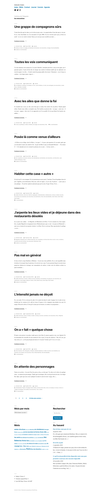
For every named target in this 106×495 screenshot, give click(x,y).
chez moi (26, 195)
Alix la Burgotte (26, 350)
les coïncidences (35, 158)
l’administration (41, 195)
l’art (16, 158)
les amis (25, 158)
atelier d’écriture (19, 195)
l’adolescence (48, 195)
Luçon (30, 446)
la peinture (20, 158)
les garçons (49, 278)
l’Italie (35, 387)
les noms (36, 440)
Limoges (49, 48)
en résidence (19, 85)
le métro (25, 278)
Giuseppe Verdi (29, 387)
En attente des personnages (34, 366)
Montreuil (36, 241)
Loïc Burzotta (56, 158)
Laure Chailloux (39, 85)
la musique (29, 85)
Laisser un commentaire (21, 49)
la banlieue (40, 239)
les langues (20, 389)
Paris (46, 124)
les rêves (25, 443)
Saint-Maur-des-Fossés (48, 280)
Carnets (40, 7)
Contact (27, 7)
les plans (40, 440)
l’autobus (24, 85)
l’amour (17, 48)
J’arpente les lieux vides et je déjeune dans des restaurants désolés (47, 214)
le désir (26, 124)
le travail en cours (42, 443)
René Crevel (39, 280)
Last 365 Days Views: (22, 481)
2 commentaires (19, 200)
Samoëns (19, 87)
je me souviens (29, 432)
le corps (56, 387)
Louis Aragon (23, 280)
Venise (40, 389)
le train (21, 48)
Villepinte (61, 315)
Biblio (21, 7)
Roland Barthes (37, 352)
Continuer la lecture (20, 41)
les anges (35, 124)
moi (19, 449)
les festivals (31, 48)
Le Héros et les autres (44, 434)
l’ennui (25, 315)
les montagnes (50, 85)
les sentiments (37, 196)
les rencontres (43, 48)
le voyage (25, 48)
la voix (33, 85)
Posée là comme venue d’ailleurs (37, 137)
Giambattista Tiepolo (20, 387)
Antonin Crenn (19, 5)
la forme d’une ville (47, 239)
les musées (21, 352)
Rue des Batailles (55, 48)
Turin (37, 389)
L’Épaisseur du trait (45, 446)
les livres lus (24, 441)
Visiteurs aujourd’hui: (22, 479)
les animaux (23, 437)
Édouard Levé (23, 239)
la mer (47, 387)
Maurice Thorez (29, 280)
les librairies (42, 158)
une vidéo (46, 449)
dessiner (32, 429)
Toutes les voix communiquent (36, 62)
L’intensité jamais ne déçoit (33, 294)
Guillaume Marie (20, 432)
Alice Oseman (19, 350)
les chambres (23, 196)
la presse (15, 434)
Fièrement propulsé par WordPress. (29, 490)
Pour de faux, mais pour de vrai (62, 429)
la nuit (17, 124)
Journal (33, 7)
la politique (21, 124)
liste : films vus (24, 446)
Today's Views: (20, 476)
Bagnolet (18, 239)
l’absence (34, 446)
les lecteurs (36, 48)
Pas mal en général (27, 255)
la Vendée (24, 434)
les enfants (36, 437)
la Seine (29, 315)
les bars (29, 158)
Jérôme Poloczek (31, 239)
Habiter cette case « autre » (33, 174)
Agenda (47, 7)
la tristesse (20, 434)
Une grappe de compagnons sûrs (37, 27)
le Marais (30, 124)
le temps (37, 315)
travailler (24, 87)
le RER (29, 278)
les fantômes (43, 278)
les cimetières (55, 350)
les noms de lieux (22, 241)
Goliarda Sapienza (39, 350)
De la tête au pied (58, 443)
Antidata (32, 350)
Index (16, 7)
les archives (17, 196)
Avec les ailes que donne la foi (35, 101)
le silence (61, 239)
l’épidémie (16, 449)
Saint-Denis (54, 196)
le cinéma (29, 434)
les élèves (38, 278)
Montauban (23, 449)
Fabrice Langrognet (32, 195)
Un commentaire (54, 124)
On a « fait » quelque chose (33, 329)
